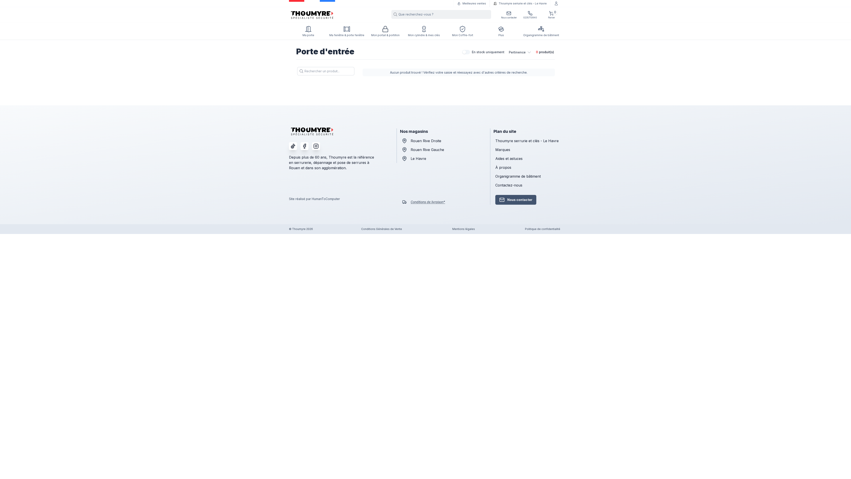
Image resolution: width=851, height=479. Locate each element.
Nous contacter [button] (519, 200)
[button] (520, 52)
